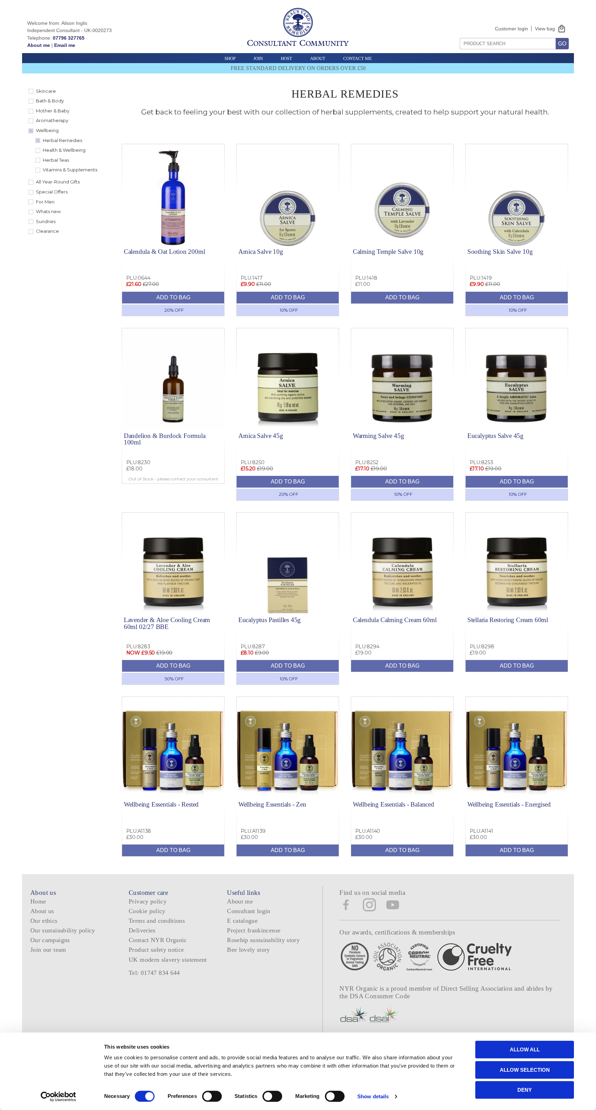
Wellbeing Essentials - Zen (272, 804)
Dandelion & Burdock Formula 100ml (165, 439)
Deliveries (142, 930)
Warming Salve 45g (378, 435)
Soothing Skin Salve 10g (500, 251)
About (317, 58)
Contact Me (357, 58)
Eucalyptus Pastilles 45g (269, 619)
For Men (45, 201)
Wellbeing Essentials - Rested (161, 804)
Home (38, 901)
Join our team (48, 949)
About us (42, 911)
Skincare (46, 91)
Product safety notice (156, 949)
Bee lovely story (248, 949)
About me (38, 45)
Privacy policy (148, 901)
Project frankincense (253, 930)
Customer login (511, 28)
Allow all (525, 1049)
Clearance (47, 231)
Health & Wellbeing (64, 150)
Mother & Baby (52, 110)
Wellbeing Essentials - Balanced (393, 804)
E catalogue (242, 920)
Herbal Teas (56, 160)
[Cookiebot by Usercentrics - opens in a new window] (58, 1096)
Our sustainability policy (62, 930)
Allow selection (525, 1070)
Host (286, 58)
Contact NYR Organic (158, 940)
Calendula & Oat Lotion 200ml (164, 251)
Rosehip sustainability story (263, 940)
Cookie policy (147, 911)
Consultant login (248, 911)
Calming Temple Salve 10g (388, 251)
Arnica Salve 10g (260, 251)
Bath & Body (50, 100)
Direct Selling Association (477, 988)
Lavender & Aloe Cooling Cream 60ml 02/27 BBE (167, 623)
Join (258, 58)
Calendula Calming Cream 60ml (395, 619)
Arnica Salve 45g (260, 435)
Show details (373, 1096)
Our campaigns (50, 940)
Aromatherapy (52, 120)
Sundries (46, 221)
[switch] (212, 1096)
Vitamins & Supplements (70, 169)
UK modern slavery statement (168, 959)
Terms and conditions (157, 920)
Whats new (48, 211)
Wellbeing (47, 130)
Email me (64, 45)
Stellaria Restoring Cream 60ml (507, 619)
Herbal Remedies (62, 140)
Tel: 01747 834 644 (154, 972)
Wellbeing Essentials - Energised (509, 804)
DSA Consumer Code (380, 996)
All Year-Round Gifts (58, 181)
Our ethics (44, 920)
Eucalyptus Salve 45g (495, 435)
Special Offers (52, 191)
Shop (230, 58)
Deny (524, 1090)
